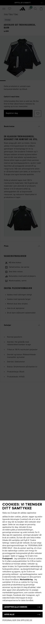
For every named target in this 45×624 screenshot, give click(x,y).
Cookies (21, 556)
